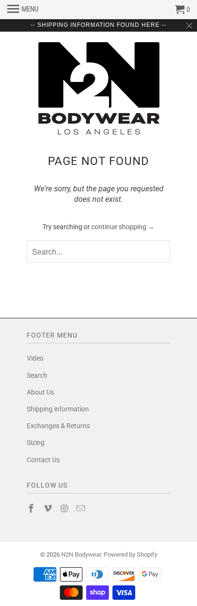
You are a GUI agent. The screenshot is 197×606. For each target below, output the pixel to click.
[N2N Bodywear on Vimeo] (49, 508)
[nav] (22, 9)
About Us (40, 392)
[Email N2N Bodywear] (82, 508)
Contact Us (43, 460)
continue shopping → (122, 227)
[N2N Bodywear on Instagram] (65, 508)
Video (35, 358)
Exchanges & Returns (58, 426)
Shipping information (58, 409)
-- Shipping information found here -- (98, 25)
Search (37, 375)
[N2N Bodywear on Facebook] (32, 508)
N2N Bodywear (81, 554)
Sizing (35, 442)
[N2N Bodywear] (98, 88)
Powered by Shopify (130, 554)
